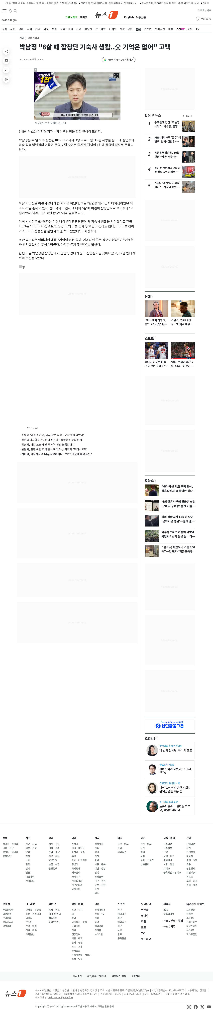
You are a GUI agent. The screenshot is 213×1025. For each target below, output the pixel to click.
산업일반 (190, 843)
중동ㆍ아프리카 (79, 860)
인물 (28, 872)
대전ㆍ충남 (100, 868)
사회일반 (30, 880)
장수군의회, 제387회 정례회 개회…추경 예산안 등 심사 (156, 3)
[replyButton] (6, 60)
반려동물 (76, 950)
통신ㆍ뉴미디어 (33, 913)
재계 (188, 847)
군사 (142, 847)
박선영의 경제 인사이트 (170, 746)
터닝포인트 (191, 926)
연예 (21, 38)
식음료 (189, 876)
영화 (97, 917)
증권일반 (167, 860)
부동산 (6, 904)
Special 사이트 (195, 904)
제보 (209, 10)
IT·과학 (30, 904)
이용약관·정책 (119, 976)
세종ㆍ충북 (100, 864)
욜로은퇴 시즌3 (166, 764)
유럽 (74, 856)
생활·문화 (77, 904)
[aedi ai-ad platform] (53, 73)
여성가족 (30, 876)
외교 (119, 838)
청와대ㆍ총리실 (10, 843)
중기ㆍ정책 (191, 860)
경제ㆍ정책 (54, 843)
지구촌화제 (77, 884)
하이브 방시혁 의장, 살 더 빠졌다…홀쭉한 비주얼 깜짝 (51, 439)
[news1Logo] (16, 993)
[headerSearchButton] (15, 10)
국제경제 (76, 868)
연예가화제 (100, 909)
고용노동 (53, 860)
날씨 (28, 868)
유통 (188, 864)
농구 (119, 930)
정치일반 (7, 856)
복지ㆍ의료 (54, 909)
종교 (74, 917)
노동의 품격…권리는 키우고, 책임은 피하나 (174, 808)
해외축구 (121, 922)
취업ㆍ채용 (191, 884)
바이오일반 (54, 922)
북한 (142, 838)
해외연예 (99, 926)
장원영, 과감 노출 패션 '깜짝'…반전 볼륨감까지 (48, 444)
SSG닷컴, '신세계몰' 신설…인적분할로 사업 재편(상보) (95, 3)
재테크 (166, 868)
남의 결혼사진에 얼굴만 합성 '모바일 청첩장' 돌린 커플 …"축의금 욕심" (178, 506)
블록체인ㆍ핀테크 (172, 872)
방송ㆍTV (99, 913)
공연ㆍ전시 (77, 909)
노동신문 (141, 17)
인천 (97, 856)
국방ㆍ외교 (122, 843)
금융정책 (167, 847)
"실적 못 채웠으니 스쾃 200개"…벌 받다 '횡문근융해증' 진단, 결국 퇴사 (178, 551)
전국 (97, 838)
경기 (97, 852)
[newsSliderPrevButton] (183, 116)
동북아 (75, 843)
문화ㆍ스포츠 (147, 860)
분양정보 (7, 917)
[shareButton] (6, 51)
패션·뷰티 (191, 872)
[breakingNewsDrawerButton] (10, 10)
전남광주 (99, 876)
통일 (119, 847)
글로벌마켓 (168, 913)
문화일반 (76, 926)
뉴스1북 (190, 930)
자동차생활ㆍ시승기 (81, 954)
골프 (119, 934)
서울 (97, 847)
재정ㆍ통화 (54, 847)
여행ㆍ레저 (77, 938)
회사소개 (77, 976)
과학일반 (30, 934)
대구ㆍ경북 (100, 880)
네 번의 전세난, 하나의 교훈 (175, 750)
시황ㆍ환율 (168, 864)
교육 (28, 852)
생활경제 (190, 868)
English (129, 17)
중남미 (75, 864)
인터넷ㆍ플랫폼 (33, 909)
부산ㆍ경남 (100, 884)
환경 (28, 864)
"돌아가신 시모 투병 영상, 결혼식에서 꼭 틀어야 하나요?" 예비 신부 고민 (177, 491)
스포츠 (149, 338)
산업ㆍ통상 (54, 852)
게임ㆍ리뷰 (31, 930)
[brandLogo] (107, 15)
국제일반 (76, 889)
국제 (74, 838)
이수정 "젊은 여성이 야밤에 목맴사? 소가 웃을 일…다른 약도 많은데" (178, 536)
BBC (165, 909)
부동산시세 (8, 922)
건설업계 (7, 926)
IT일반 (29, 922)
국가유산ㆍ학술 (79, 922)
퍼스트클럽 (191, 934)
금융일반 (167, 843)
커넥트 (201, 10)
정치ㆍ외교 (145, 843)
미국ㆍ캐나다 (78, 847)
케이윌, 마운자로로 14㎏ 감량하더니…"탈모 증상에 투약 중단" (56, 454)
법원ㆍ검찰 (31, 847)
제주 (97, 893)
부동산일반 (8, 909)
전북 (97, 872)
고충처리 (135, 976)
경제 (51, 838)
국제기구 (76, 876)
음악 (97, 922)
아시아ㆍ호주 (78, 852)
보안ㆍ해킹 (31, 926)
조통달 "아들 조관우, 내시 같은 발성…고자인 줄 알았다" (52, 435)
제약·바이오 (55, 913)
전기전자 (190, 852)
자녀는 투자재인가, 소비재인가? (175, 771)
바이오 (52, 904)
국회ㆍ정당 (8, 847)
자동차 (189, 856)
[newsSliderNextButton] (191, 116)
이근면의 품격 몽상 (168, 802)
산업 (188, 838)
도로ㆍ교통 (77, 946)
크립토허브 (71, 17)
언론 (74, 930)
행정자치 (99, 843)
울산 (97, 889)
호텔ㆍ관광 (191, 880)
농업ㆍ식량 (54, 864)
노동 (28, 860)
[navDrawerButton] (4, 11)
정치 (5, 838)
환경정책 (53, 868)
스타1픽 (190, 917)
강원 (97, 860)
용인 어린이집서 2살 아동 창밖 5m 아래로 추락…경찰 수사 (167, 172)
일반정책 (7, 913)
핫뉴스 (149, 480)
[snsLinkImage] (189, 1006)
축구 (119, 917)
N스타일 (99, 934)
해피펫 (83, 17)
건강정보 (76, 934)
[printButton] (6, 79)
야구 (119, 909)
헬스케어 (53, 917)
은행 (165, 852)
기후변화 (76, 872)
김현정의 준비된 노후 (169, 783)
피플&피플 (77, 880)
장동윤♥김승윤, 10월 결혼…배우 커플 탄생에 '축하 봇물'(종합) (167, 157)
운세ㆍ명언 (77, 942)
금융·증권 (169, 838)
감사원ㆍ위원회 (10, 852)
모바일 (29, 917)
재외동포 (121, 852)
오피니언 (151, 738)
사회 (28, 838)
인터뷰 (98, 930)
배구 (119, 926)
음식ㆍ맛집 (77, 958)
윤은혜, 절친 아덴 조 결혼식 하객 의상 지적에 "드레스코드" (54, 449)
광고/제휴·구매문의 (96, 976)
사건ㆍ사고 (31, 843)
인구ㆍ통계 (54, 856)
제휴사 (167, 904)
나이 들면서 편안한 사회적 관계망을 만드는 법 (175, 789)
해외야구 (121, 913)
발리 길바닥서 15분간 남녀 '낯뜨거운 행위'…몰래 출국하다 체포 (177, 521)
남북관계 (144, 864)
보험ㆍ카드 (168, 856)
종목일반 (121, 938)
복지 (28, 856)
